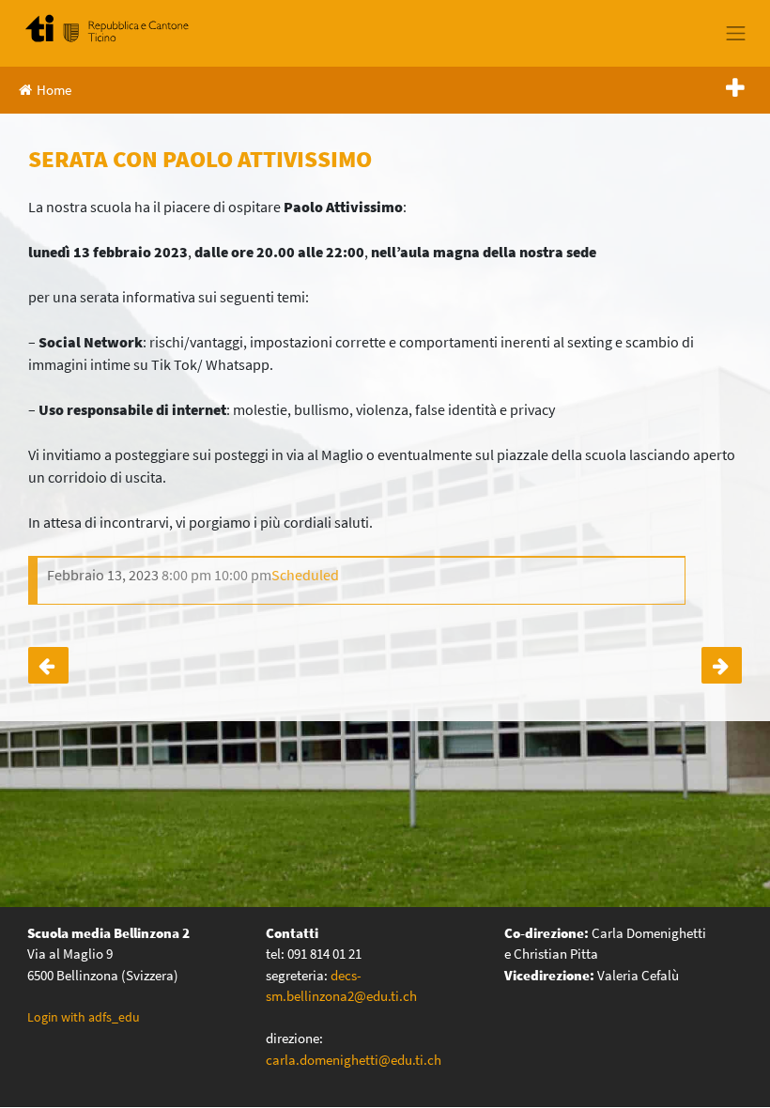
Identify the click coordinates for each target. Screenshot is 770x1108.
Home (54, 90)
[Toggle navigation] (736, 33)
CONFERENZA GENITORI (48, 665)
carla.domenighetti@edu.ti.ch (355, 1060)
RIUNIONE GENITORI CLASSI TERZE (721, 665)
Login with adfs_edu (83, 1016)
